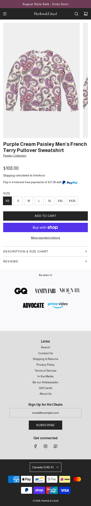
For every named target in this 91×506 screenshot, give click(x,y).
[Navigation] (4, 13)
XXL (60, 200)
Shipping (9, 175)
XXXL (72, 200)
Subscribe (45, 425)
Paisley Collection (14, 155)
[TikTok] (55, 446)
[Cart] (85, 13)
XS (7, 200)
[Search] (76, 13)
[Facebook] (35, 446)
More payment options (45, 237)
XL (50, 200)
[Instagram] (45, 446)
